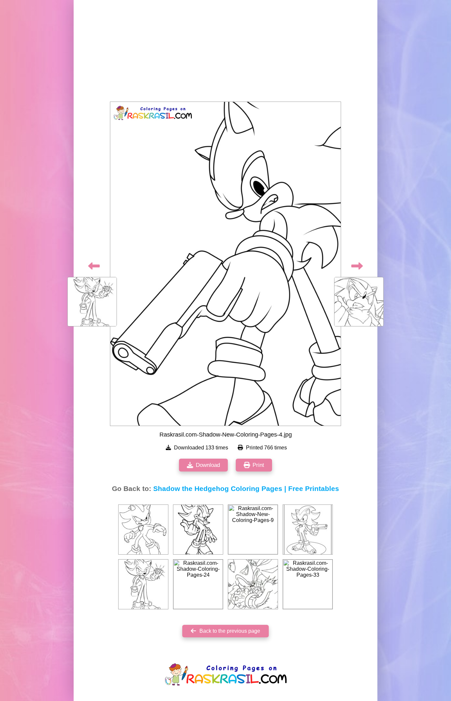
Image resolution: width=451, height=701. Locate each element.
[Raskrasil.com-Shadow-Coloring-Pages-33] (308, 584)
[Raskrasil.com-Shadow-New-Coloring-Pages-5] (143, 529)
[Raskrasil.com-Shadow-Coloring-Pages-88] (143, 584)
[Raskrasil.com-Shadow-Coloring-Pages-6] (308, 529)
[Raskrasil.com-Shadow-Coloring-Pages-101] (198, 529)
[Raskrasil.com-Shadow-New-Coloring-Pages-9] (253, 529)
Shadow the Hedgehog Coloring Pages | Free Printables (246, 489)
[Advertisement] (225, 53)
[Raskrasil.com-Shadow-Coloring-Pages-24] (198, 584)
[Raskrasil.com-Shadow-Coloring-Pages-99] (253, 584)
